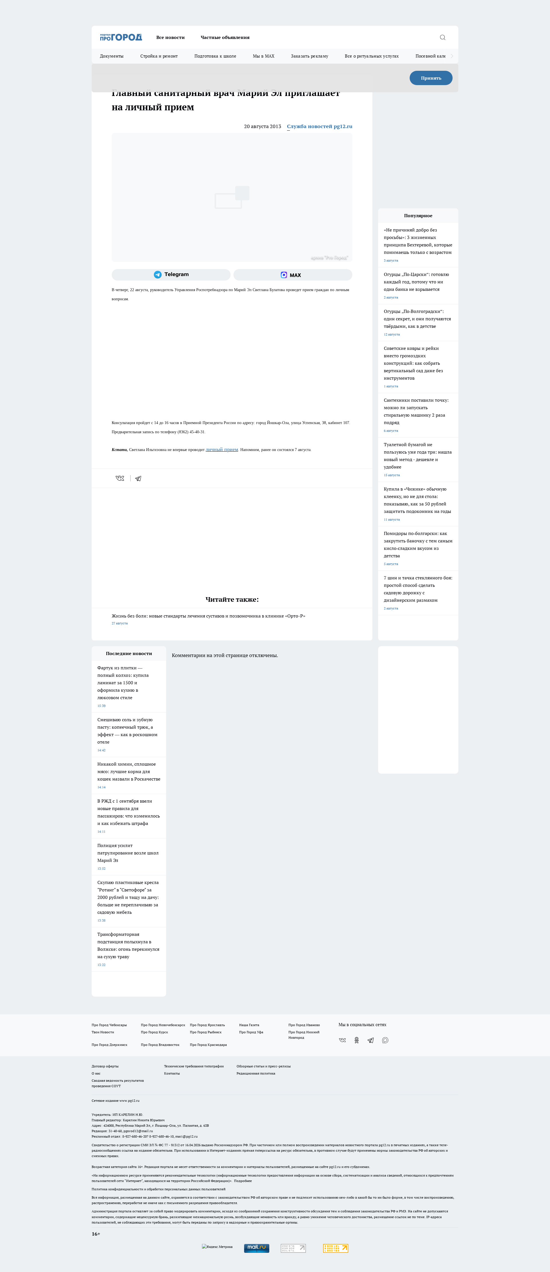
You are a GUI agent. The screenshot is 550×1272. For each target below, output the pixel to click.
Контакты (172, 1073)
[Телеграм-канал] (171, 275)
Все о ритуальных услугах (372, 56)
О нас (96, 1073)
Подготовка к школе (215, 56)
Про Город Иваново (304, 1025)
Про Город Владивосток (160, 1044)
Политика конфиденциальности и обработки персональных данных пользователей (158, 1189)
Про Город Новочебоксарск (163, 1025)
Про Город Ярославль (207, 1025)
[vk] (120, 478)
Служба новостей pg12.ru (319, 126)
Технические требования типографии (194, 1066)
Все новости (170, 37)
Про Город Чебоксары (109, 1025)
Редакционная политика (256, 1073)
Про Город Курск (154, 1032)
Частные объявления (225, 37)
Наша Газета (249, 1025)
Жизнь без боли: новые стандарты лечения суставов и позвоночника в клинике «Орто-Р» (208, 619)
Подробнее (243, 1181)
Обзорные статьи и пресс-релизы (264, 1066)
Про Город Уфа (251, 1032)
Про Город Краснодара (208, 1044)
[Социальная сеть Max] (292, 275)
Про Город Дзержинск (109, 1044)
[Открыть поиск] (442, 37)
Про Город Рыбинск (205, 1032)
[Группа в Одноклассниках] (356, 1040)
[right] (451, 56)
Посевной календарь (437, 56)
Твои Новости (103, 1032)
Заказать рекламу (309, 56)
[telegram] (140, 478)
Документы (112, 56)
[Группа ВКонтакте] (342, 1040)
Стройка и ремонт (159, 56)
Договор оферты (105, 1066)
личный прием (222, 449)
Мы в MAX (263, 56)
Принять (431, 78)
